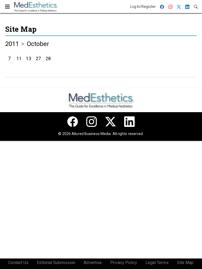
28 (48, 58)
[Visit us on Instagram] (91, 121)
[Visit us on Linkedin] (129, 121)
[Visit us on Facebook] (72, 121)
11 (19, 58)
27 (38, 58)
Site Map (21, 29)
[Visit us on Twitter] (110, 121)
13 (28, 58)
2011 (12, 44)
